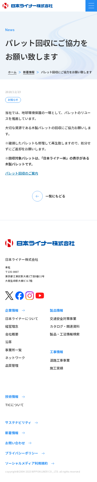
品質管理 (11, 365)
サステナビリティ (18, 422)
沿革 (8, 341)
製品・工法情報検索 (65, 334)
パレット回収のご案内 (21, 173)
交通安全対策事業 (63, 318)
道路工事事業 (60, 360)
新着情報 (28, 72)
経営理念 (11, 326)
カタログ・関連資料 (65, 326)
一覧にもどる (55, 196)
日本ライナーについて (21, 318)
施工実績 (56, 368)
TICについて (14, 404)
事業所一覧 (13, 349)
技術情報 (11, 396)
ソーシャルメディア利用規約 (26, 463)
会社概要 (11, 334)
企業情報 (11, 310)
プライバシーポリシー (21, 453)
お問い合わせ (15, 443)
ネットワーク (15, 357)
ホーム (12, 72)
